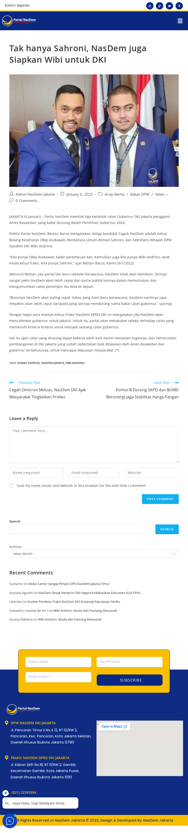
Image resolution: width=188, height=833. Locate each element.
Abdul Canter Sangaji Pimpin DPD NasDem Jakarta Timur (69, 584)
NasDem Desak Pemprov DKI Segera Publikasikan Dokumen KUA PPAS (89, 593)
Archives (15, 546)
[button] (180, 20)
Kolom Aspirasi (17, 5)
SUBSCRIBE (130, 680)
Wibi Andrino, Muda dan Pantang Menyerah (85, 610)
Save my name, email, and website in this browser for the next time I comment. (81, 485)
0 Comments (26, 200)
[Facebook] (179, 6)
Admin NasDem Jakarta (35, 194)
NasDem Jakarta (52, 363)
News (159, 194)
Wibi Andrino (75, 363)
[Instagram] (149, 6)
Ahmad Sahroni (28, 363)
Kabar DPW (139, 194)
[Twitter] (169, 6)
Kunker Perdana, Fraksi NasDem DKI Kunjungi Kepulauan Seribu (73, 601)
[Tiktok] (159, 6)
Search (14, 521)
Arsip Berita (114, 194)
